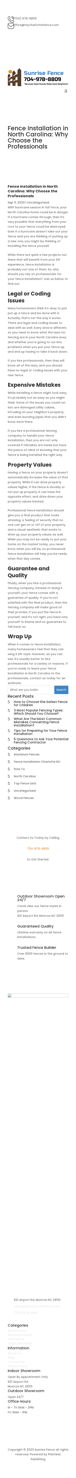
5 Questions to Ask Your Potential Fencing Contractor (41, 741)
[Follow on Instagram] (65, 32)
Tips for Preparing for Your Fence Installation (40, 732)
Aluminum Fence (20, 1334)
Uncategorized (38, 202)
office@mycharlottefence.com (36, 25)
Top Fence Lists (25, 783)
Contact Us (16, 1361)
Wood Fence (17, 1330)
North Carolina (25, 776)
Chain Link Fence (20, 1343)
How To (19, 769)
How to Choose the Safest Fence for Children (40, 703)
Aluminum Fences (27, 754)
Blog (11, 1357)
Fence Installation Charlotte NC (37, 762)
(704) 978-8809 (24, 18)
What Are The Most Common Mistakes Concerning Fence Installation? (37, 722)
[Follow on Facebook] (57, 32)
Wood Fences (24, 798)
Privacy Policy (18, 1366)
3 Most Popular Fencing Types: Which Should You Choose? (38, 712)
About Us (14, 1353)
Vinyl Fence (16, 1339)
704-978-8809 (38, 849)
